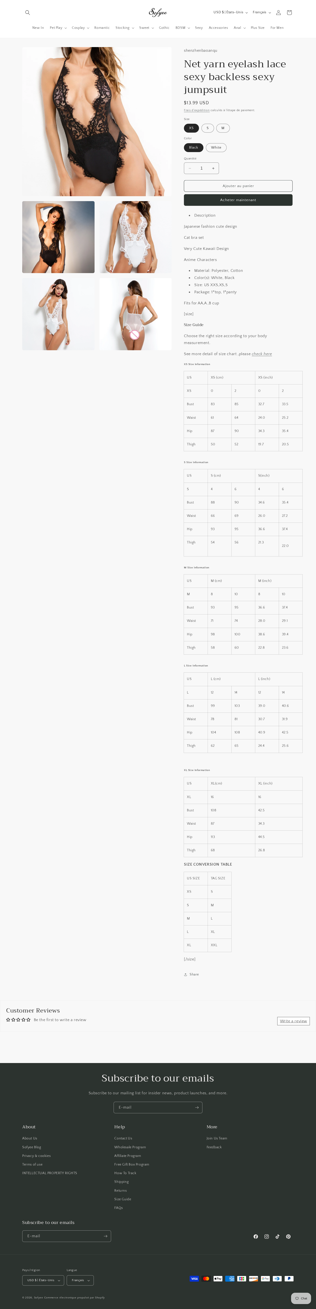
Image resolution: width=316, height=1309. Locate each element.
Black (193, 148)
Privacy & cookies (36, 1156)
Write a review (293, 1021)
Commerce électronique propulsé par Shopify (74, 1297)
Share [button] (194, 975)
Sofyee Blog (31, 1147)
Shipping (121, 1182)
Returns (120, 1191)
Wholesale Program (130, 1147)
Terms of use (32, 1165)
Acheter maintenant (238, 200)
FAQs (118, 1208)
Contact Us (123, 1138)
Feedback (214, 1147)
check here (262, 354)
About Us (29, 1138)
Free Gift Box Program (131, 1165)
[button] (27, 12)
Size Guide (122, 1199)
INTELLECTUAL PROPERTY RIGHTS (49, 1173)
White (216, 148)
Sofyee (38, 1297)
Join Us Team (217, 1138)
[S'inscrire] (196, 1107)
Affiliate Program (127, 1156)
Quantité (190, 158)
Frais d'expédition (197, 110)
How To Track (125, 1173)
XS (191, 128)
